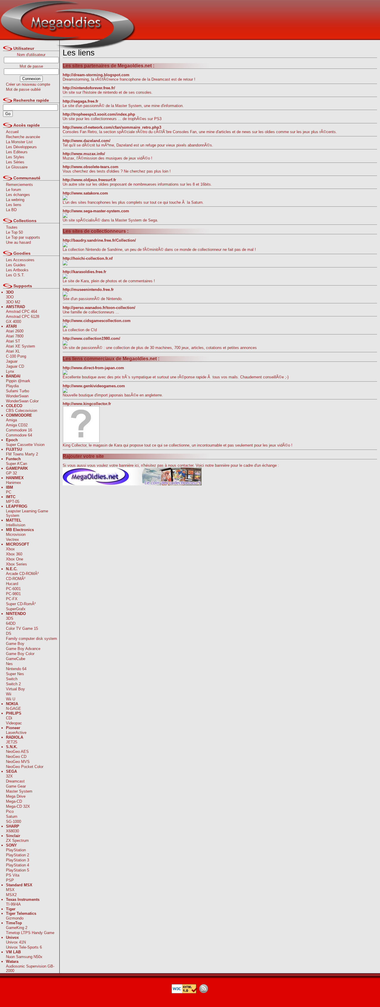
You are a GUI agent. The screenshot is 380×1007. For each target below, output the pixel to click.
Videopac (14, 723)
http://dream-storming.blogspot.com (96, 75)
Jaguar (12, 361)
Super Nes (15, 674)
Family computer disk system (31, 638)
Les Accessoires (20, 260)
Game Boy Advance (23, 648)
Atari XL (13, 351)
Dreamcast (15, 781)
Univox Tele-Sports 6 (24, 947)
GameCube (15, 659)
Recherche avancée (23, 137)
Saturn (11, 816)
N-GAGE (13, 708)
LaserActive (16, 732)
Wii (8, 694)
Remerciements (19, 184)
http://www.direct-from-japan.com (93, 368)
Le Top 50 (14, 232)
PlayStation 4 (17, 865)
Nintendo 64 (16, 669)
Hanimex (13, 482)
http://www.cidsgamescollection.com (97, 320)
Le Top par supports (23, 237)
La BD (11, 210)
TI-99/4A (13, 904)
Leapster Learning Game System (27, 513)
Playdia (12, 386)
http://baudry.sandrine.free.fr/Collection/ (99, 240)
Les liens (13, 205)
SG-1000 (13, 821)
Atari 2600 (14, 331)
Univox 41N (16, 942)
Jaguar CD (15, 366)
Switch (12, 679)
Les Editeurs (17, 152)
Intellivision (15, 525)
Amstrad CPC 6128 (22, 316)
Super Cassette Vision (25, 444)
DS (8, 633)
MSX (10, 890)
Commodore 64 (19, 435)
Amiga (11, 420)
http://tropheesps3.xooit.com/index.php (99, 114)
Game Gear (16, 786)
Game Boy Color (20, 653)
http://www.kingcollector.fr (87, 403)
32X (9, 776)
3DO (10, 297)
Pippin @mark (18, 381)
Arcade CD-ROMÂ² (22, 573)
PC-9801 (13, 594)
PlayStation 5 (17, 870)
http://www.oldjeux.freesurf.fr (89, 180)
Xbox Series (16, 564)
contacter (185, 465)
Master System (19, 791)
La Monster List (19, 142)
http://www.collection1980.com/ (91, 338)
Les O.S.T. (15, 275)
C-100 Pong (16, 356)
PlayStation (16, 850)
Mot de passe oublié (23, 89)
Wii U (10, 699)
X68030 (12, 831)
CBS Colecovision (21, 410)
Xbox (10, 549)
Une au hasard (18, 242)
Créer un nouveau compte (28, 84)
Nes (9, 664)
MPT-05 (12, 501)
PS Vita (12, 875)
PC (8, 492)
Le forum (13, 189)
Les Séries (15, 162)
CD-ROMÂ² (15, 578)
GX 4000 (13, 321)
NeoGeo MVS (18, 761)
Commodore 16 (19, 430)
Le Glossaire (17, 167)
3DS (9, 618)
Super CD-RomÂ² (21, 604)
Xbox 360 (14, 554)
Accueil (12, 132)
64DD (10, 623)
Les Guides (16, 265)
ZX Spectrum (17, 840)
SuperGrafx (16, 609)
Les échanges (18, 194)
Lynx (10, 371)
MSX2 (11, 895)
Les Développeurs (21, 147)
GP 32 (11, 473)
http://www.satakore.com (85, 193)
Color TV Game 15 (22, 628)
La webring (15, 199)
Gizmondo (14, 918)
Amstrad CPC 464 (21, 311)
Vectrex (12, 539)
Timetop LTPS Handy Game (30, 932)
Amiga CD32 (17, 425)
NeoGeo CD (16, 756)
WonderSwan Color (22, 401)
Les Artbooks (17, 270)
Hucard (12, 583)
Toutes (12, 227)
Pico (10, 811)
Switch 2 (13, 684)
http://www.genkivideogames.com (94, 386)
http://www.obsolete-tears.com (90, 167)
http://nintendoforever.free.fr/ (89, 88)
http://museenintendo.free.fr (88, 289)
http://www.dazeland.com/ (86, 140)
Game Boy (15, 643)
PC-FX (12, 599)
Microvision (16, 534)
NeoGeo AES (17, 751)
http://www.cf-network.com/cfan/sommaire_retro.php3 (112, 127)
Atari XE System (20, 346)
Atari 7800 (14, 336)
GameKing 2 (16, 927)
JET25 (11, 742)
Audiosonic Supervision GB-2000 (30, 968)
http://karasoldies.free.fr (84, 272)
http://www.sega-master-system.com (96, 211)
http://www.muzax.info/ (84, 154)
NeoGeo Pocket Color (24, 766)
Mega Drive (16, 796)
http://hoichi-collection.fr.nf (88, 258)
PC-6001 (13, 589)
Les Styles (15, 157)
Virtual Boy (15, 689)
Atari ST (13, 341)
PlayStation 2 (17, 855)
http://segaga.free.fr (80, 101)
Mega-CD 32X (18, 806)
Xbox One (14, 559)
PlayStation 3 (17, 860)
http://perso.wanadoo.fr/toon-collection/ (99, 307)
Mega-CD (14, 801)
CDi (9, 718)
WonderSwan (17, 396)
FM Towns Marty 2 (22, 454)
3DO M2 (13, 302)
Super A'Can (16, 463)
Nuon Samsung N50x (24, 957)
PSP (10, 880)
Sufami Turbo (17, 391)
